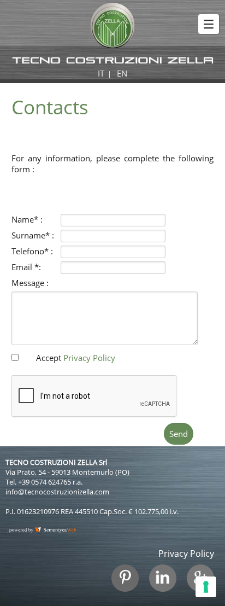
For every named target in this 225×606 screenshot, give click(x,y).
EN (122, 73)
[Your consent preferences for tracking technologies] (206, 586)
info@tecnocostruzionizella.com (57, 492)
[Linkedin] (167, 584)
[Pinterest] (129, 584)
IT (101, 73)
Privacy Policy (89, 357)
